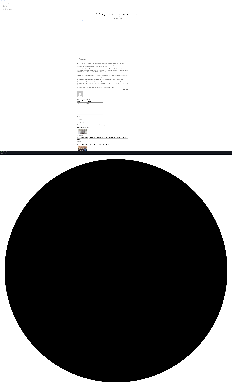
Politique (5, 8)
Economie (5, 6)
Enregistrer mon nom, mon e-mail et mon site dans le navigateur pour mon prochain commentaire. (100, 125)
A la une (4, 2)
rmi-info (82, 58)
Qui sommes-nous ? (7, 9)
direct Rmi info (6, 3)
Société (4, 5)
